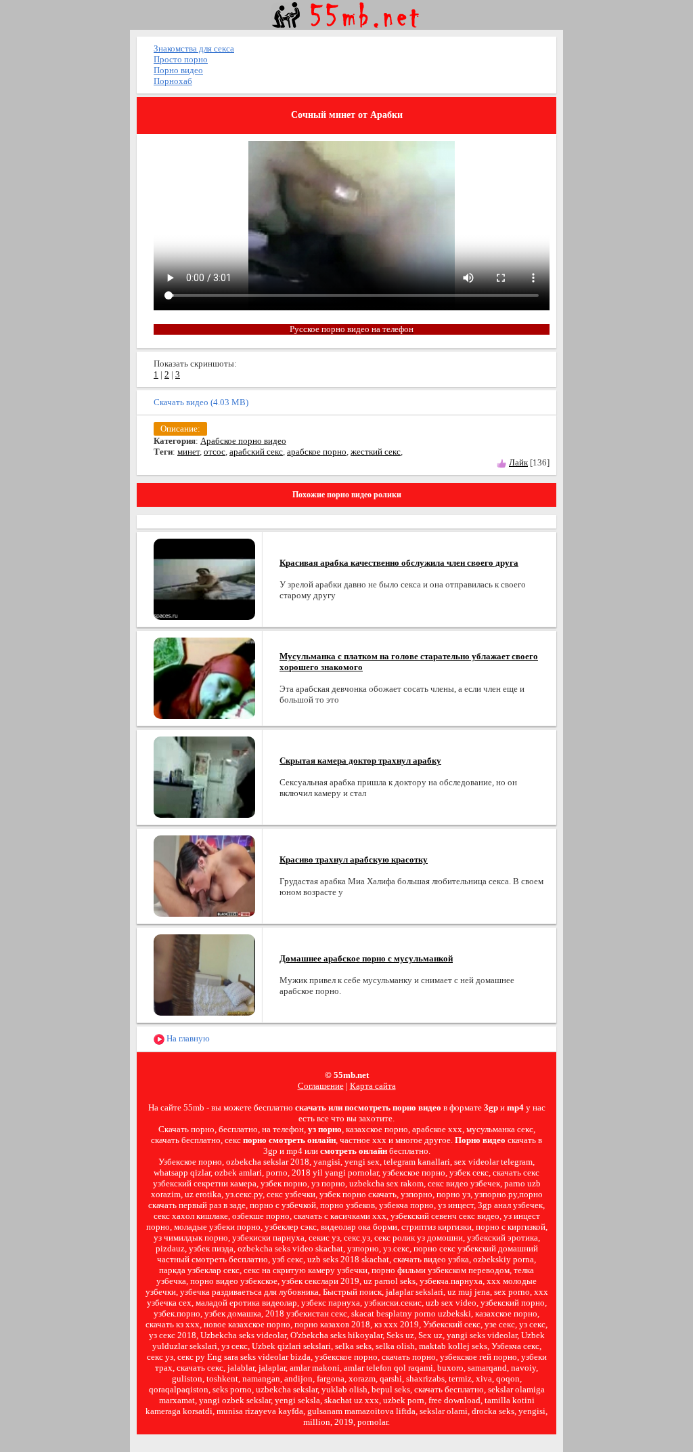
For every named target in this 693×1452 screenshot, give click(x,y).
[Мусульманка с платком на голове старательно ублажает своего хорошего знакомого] (204, 677)
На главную (187, 1038)
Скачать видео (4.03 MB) (201, 402)
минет (188, 452)
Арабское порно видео (243, 441)
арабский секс (256, 452)
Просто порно (181, 59)
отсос (214, 452)
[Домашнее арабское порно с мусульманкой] (204, 974)
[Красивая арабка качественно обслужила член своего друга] (204, 578)
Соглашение (321, 1086)
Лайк (518, 462)
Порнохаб (173, 81)
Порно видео (178, 70)
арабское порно (316, 452)
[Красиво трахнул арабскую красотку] (204, 875)
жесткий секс (376, 452)
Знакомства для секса (194, 48)
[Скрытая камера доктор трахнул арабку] (204, 776)
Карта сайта (373, 1086)
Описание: (180, 428)
